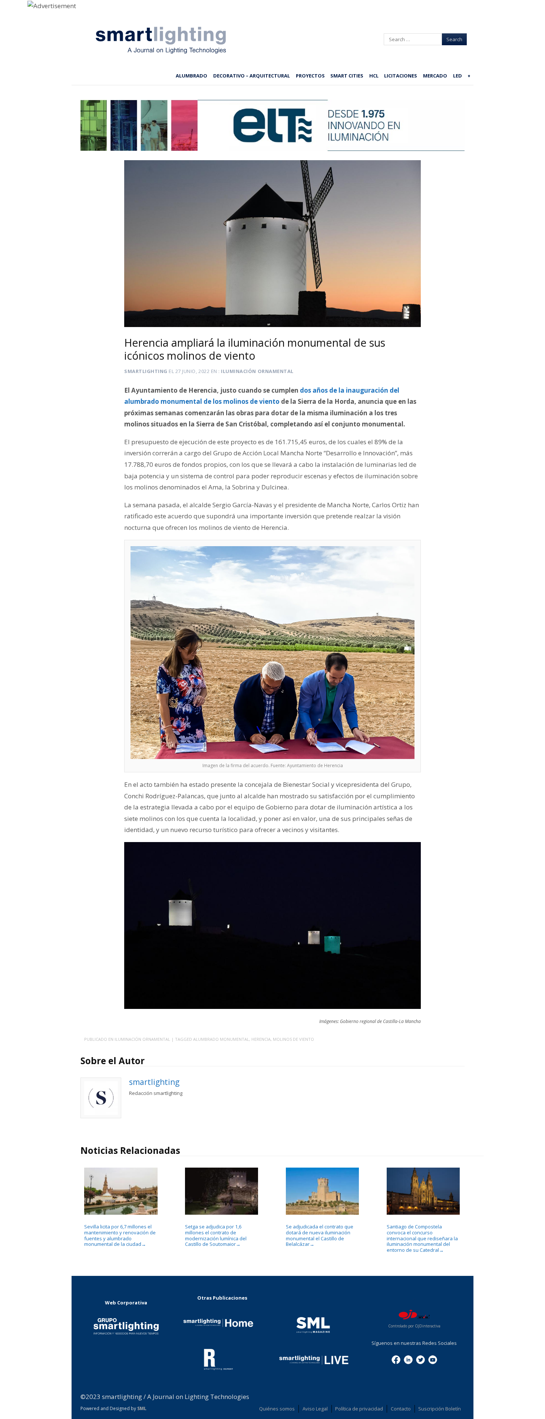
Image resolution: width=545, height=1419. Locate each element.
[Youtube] (432, 1359)
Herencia (261, 1039)
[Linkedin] (408, 1359)
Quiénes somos (277, 1408)
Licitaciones (400, 75)
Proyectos (310, 75)
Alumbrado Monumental (221, 1039)
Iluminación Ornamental (257, 371)
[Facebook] (396, 1359)
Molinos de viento (293, 1039)
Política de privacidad (359, 1408)
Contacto (401, 1408)
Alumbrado (191, 75)
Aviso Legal (315, 1408)
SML (141, 1408)
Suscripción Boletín (439, 1408)
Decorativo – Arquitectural (251, 75)
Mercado (435, 75)
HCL (374, 75)
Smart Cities (346, 75)
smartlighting (146, 371)
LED (457, 75)
